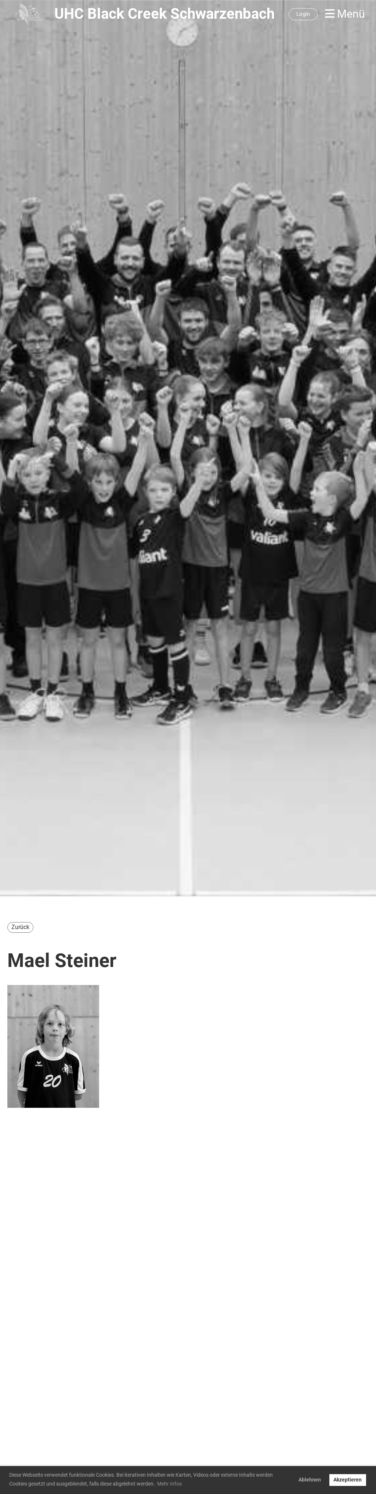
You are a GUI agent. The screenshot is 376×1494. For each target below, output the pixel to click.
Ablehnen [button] (310, 1480)
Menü (350, 13)
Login (303, 14)
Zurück (20, 927)
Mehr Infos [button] (169, 1484)
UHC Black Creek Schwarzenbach (164, 13)
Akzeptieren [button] (347, 1480)
